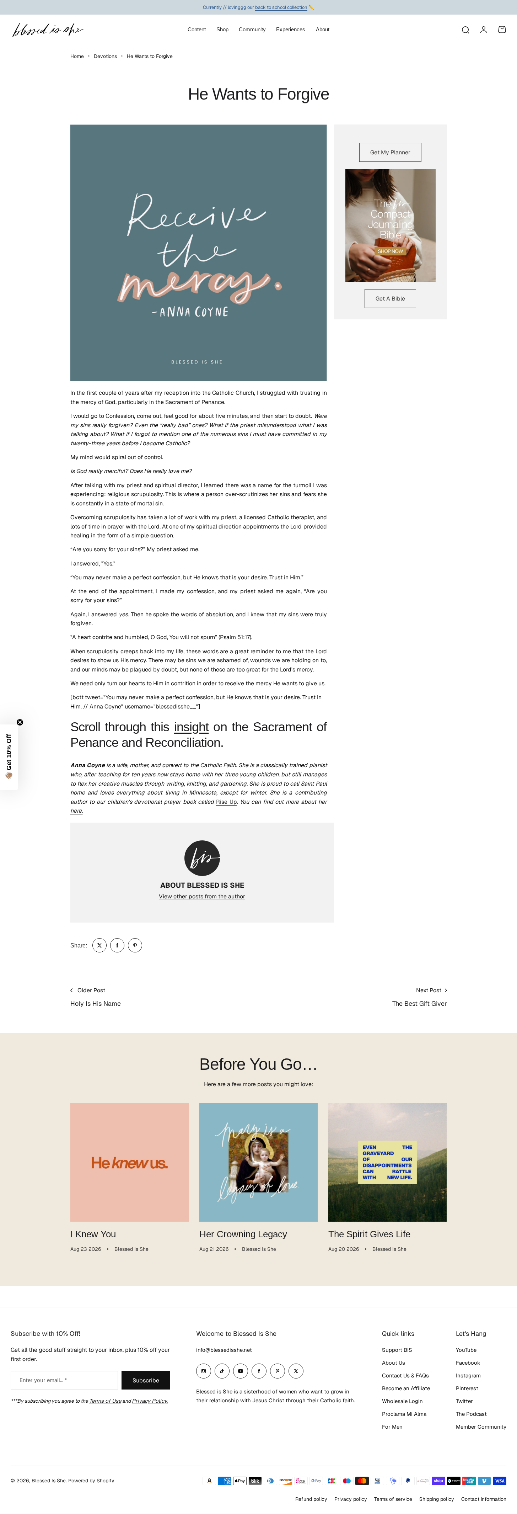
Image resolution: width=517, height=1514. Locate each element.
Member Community (481, 1426)
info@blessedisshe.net (224, 1349)
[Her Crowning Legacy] (258, 1162)
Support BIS (397, 1349)
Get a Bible (390, 298)
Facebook (468, 1362)
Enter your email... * (43, 1380)
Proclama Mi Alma (404, 1414)
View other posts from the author (202, 896)
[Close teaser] (19, 722)
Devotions (105, 56)
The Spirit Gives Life (369, 1234)
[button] (9, 757)
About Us (393, 1362)
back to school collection (281, 7)
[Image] (390, 225)
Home (77, 56)
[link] (99, 945)
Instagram (468, 1375)
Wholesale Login (402, 1401)
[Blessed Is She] (48, 30)
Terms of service (393, 1499)
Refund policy (311, 1499)
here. (76, 810)
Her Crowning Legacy (243, 1234)
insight (191, 726)
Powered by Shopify (91, 1480)
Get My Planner (390, 152)
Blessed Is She (49, 1480)
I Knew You (93, 1234)
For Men (392, 1426)
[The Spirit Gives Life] (387, 1162)
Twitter (464, 1401)
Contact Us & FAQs (405, 1375)
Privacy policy (350, 1499)
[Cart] (502, 29)
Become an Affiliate (406, 1388)
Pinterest (467, 1388)
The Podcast (471, 1414)
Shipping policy (436, 1499)
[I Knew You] (129, 1162)
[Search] (465, 29)
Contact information (483, 1499)
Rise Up (226, 802)
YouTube (466, 1349)
